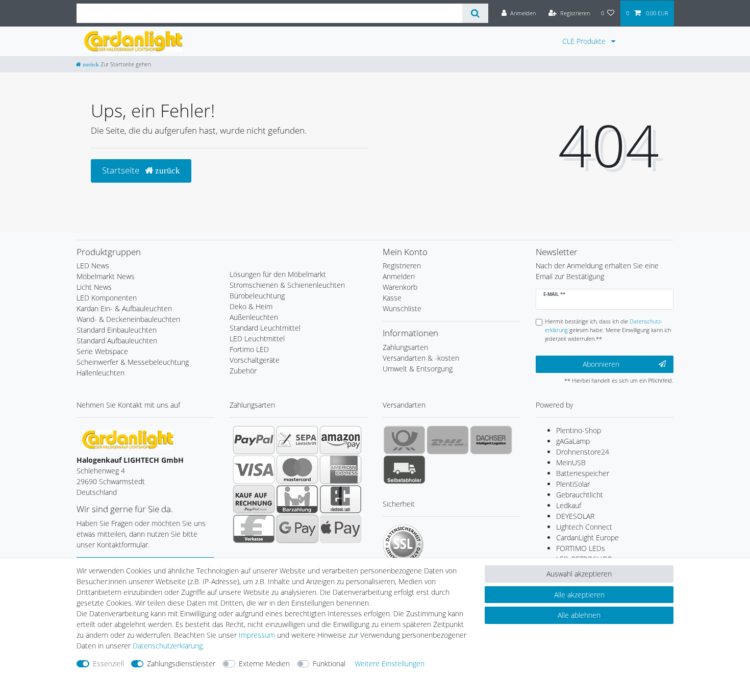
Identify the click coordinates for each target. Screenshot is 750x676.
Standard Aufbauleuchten (117, 340)
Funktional (329, 663)
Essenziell (108, 663)
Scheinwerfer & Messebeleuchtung (133, 362)
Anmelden (399, 276)
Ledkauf (568, 505)
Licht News (94, 287)
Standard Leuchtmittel (265, 328)
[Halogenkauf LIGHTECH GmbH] (128, 439)
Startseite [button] (121, 170)
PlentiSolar (573, 484)
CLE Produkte (585, 41)
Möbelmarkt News (106, 276)
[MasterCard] (297, 469)
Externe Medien (264, 663)
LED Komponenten (107, 298)
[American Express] (340, 469)
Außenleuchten (254, 317)
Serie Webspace (102, 351)
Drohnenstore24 (582, 452)
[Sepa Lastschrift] (297, 440)
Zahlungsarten (405, 347)
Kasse (392, 298)
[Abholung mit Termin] (404, 469)
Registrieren (402, 265)
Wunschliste (402, 308)
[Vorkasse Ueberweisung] (254, 528)
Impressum (257, 635)
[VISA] (254, 469)
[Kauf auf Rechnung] (254, 499)
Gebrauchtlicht (579, 494)
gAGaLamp (573, 441)
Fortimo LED (249, 349)
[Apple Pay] (340, 528)
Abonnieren (601, 364)
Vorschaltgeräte (255, 360)
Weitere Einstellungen (389, 663)
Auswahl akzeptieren (579, 574)
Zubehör (243, 370)
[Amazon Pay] (340, 440)
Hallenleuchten (100, 373)
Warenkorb (400, 287)
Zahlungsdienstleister (181, 663)
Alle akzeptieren (579, 594)
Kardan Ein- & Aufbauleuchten (124, 308)
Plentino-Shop (578, 430)
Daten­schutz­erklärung (168, 645)
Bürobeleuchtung (257, 296)
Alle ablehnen (579, 615)
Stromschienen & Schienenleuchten (287, 285)
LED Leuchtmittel (257, 338)
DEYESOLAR (575, 516)
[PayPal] (254, 440)
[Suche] (475, 13)
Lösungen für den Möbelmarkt (278, 274)
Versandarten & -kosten (421, 358)
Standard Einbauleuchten (117, 330)
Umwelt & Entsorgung (418, 368)
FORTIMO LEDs (580, 548)
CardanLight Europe (587, 537)
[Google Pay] (297, 528)
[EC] (340, 499)
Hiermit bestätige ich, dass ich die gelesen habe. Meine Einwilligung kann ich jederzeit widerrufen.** (608, 329)
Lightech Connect (584, 527)
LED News (93, 265)
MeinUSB (571, 462)
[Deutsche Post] (404, 440)
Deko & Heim (251, 306)
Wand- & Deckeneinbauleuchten (128, 319)
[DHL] (447, 440)
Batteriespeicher (582, 473)
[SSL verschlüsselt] (403, 544)
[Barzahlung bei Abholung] (297, 499)
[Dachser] (491, 440)
